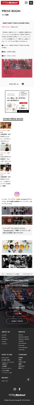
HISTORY (4, 337)
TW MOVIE (4, 343)
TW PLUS (4, 341)
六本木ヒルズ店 (21, 362)
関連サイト (20, 368)
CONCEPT (4, 335)
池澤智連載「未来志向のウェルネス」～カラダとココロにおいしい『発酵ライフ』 (5, 138)
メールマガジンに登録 (7, 372)
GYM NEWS (4, 339)
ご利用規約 (4, 366)
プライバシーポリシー (7, 368)
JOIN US (4, 381)
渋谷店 (19, 359)
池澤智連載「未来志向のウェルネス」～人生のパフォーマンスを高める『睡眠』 (5, 181)
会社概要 (20, 357)
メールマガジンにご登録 (17, 299)
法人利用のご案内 (6, 360)
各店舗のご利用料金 (17, 321)
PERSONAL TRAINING (23, 339)
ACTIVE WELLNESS (22, 347)
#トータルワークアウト (18, 228)
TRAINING (21, 341)
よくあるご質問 (17, 314)
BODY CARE (21, 345)
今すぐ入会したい (17, 291)
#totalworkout (8, 230)
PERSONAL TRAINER (23, 337)
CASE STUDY (21, 349)
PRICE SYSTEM (5, 357)
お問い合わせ (21, 366)
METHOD (20, 335)
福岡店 (19, 364)
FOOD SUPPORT (22, 343)
